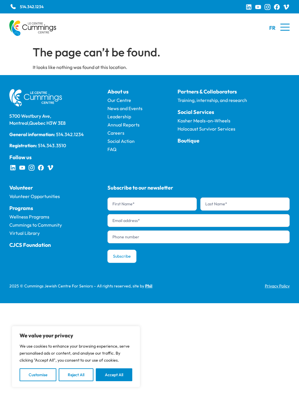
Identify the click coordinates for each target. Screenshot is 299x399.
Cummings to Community (35, 225)
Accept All (114, 374)
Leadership (119, 116)
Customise (38, 374)
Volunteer (21, 187)
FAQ (112, 149)
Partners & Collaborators (207, 91)
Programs (21, 208)
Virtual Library (24, 233)
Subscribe (122, 256)
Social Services (196, 112)
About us (117, 91)
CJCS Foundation (30, 245)
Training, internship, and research (212, 100)
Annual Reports (123, 125)
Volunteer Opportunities (34, 196)
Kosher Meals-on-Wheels (204, 121)
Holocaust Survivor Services (206, 129)
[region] (76, 356)
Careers (115, 133)
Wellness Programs (29, 217)
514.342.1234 (32, 6)
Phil (148, 286)
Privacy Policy (277, 286)
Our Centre (119, 100)
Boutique (188, 140)
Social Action (121, 141)
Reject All (76, 374)
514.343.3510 (52, 145)
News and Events (124, 108)
